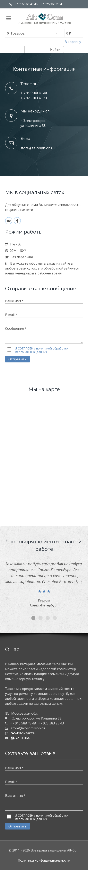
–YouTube (22, 738)
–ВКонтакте (25, 733)
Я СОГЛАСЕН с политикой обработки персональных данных (41, 350)
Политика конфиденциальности (44, 860)
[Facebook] (17, 220)
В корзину (73, 41)
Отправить (17, 359)
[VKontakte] (8, 220)
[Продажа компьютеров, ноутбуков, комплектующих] (44, 19)
